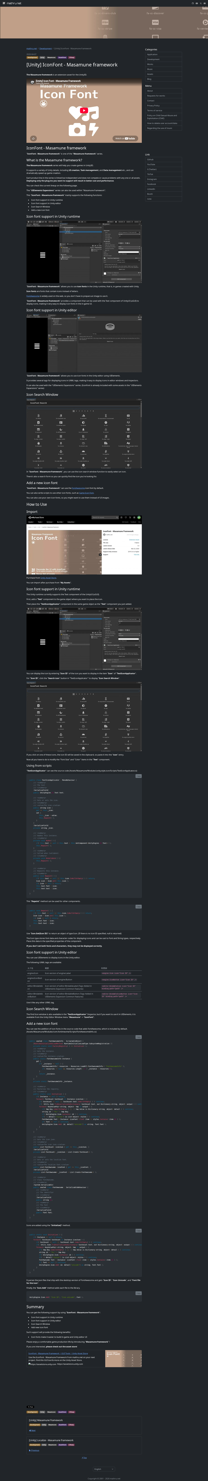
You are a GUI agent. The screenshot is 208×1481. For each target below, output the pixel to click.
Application (152, 54)
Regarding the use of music (159, 128)
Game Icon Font (86, 493)
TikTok (150, 174)
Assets (150, 74)
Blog (149, 79)
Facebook (151, 184)
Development (45, 48)
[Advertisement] (84, 1387)
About (150, 90)
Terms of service (154, 110)
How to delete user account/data (162, 123)
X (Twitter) (151, 169)
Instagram (152, 179)
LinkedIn (151, 189)
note (149, 199)
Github (150, 159)
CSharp (71, 57)
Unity (42, 57)
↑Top (84, 1457)
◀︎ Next (32, 1430)
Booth (150, 194)
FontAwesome (32, 296)
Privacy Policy (153, 105)
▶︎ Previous (34, 1450)
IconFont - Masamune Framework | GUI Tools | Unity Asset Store (58, 1353)
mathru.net (31, 48)
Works (150, 64)
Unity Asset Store (48, 577)
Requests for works (156, 95)
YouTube (151, 164)
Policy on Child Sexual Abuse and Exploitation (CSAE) (162, 117)
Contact (150, 100)
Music (150, 69)
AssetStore (62, 57)
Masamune (51, 57)
